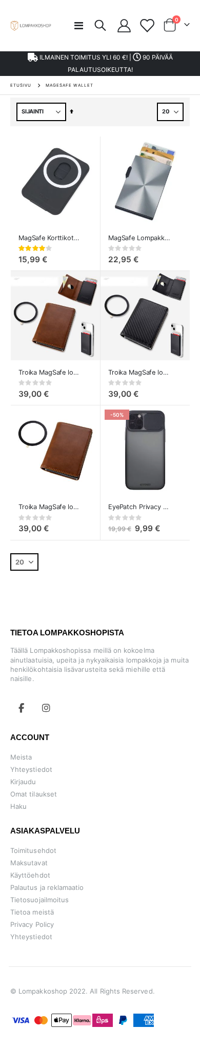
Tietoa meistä (32, 912)
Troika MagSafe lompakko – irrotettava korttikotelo (50, 507)
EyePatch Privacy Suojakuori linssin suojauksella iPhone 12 (140, 507)
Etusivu (20, 85)
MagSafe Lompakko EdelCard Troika (140, 238)
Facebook (21, 707)
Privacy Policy (32, 924)
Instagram (46, 707)
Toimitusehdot (33, 850)
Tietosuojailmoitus (39, 900)
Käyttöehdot (30, 875)
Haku (18, 806)
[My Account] (124, 25)
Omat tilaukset (33, 794)
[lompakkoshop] (30, 25)
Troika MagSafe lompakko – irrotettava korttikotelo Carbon (140, 372)
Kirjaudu (23, 782)
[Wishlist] (146, 25)
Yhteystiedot (31, 769)
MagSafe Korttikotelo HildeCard (50, 238)
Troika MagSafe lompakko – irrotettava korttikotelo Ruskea (50, 372)
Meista (21, 757)
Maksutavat (29, 863)
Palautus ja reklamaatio (47, 887)
